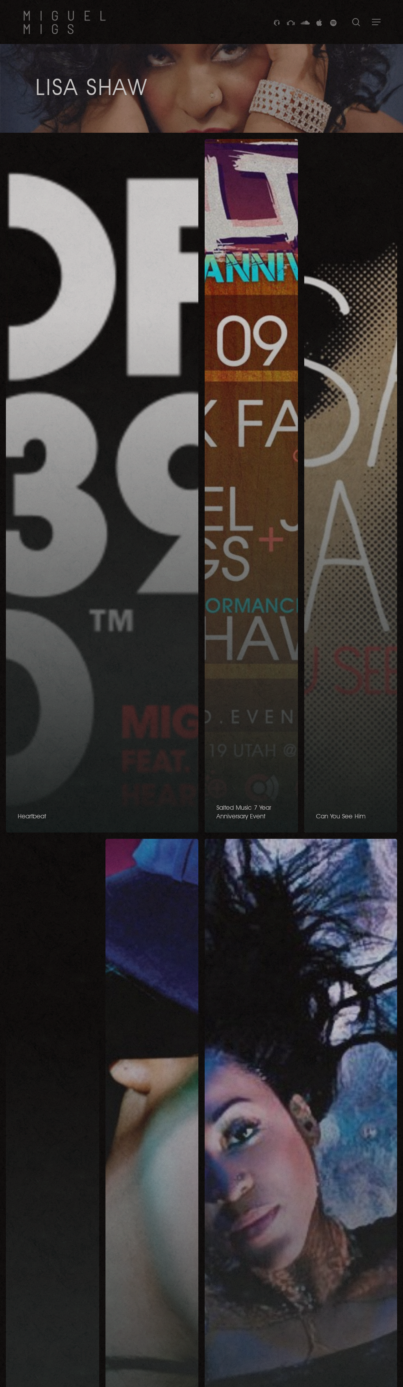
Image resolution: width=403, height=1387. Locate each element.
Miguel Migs (68, 22)
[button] (376, 22)
